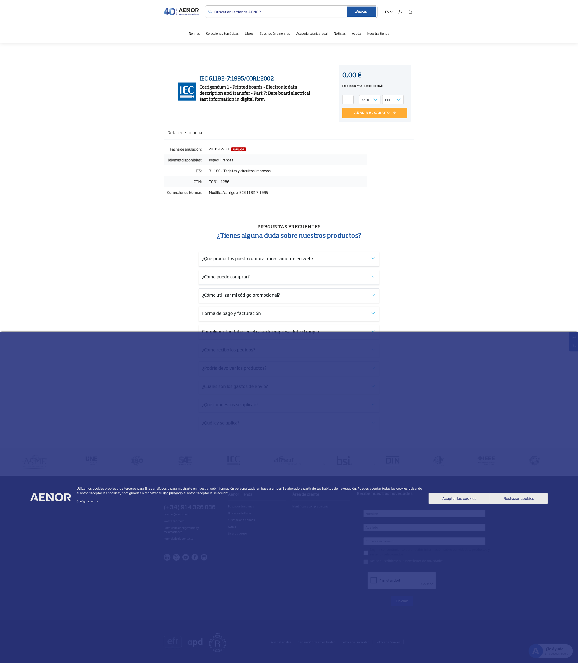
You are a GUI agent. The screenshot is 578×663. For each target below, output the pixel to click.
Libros (249, 33)
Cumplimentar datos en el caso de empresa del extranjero (261, 331)
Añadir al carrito (372, 113)
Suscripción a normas (275, 33)
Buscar (361, 12)
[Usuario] (400, 12)
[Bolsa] (410, 12)
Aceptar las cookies (459, 498)
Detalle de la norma (184, 132)
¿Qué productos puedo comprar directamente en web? (258, 258)
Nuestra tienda (378, 33)
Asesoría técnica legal (312, 33)
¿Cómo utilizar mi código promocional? (241, 295)
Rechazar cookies (519, 498)
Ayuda (356, 33)
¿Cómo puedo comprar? (226, 276)
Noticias (340, 33)
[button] (389, 11)
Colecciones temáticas (222, 33)
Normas (194, 33)
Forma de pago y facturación (231, 313)
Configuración (88, 501)
